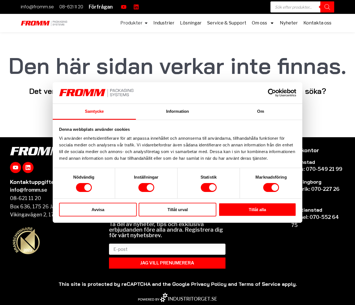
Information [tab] (177, 111)
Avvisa (98, 209)
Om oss (259, 23)
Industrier (163, 23)
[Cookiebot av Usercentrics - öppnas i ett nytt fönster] (272, 93)
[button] (101, 7)
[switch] (146, 187)
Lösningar (191, 23)
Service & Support (226, 23)
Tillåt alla (257, 209)
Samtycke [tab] (94, 111)
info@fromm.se (37, 7)
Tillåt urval (178, 209)
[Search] (327, 6)
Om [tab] (260, 111)
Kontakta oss (317, 23)
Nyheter (289, 23)
